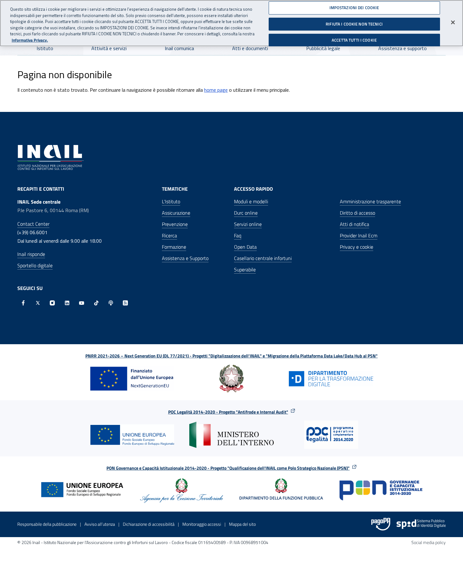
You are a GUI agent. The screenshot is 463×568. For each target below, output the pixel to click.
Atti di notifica (354, 224)
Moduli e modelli (251, 201)
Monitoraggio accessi (201, 524)
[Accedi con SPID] (421, 524)
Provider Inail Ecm (358, 235)
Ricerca (169, 235)
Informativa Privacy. (30, 40)
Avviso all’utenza (99, 524)
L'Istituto (171, 201)
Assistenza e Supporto (185, 258)
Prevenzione (175, 224)
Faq (237, 235)
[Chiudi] (453, 22)
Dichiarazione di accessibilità (148, 524)
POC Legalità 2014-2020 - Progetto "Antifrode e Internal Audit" (228, 412)
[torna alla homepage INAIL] (50, 157)
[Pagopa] (380, 524)
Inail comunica (179, 48)
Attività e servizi (109, 48)
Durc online (246, 213)
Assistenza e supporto (402, 48)
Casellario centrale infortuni (263, 258)
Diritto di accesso (357, 213)
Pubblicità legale (323, 48)
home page (216, 90)
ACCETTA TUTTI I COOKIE (354, 40)
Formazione (174, 247)
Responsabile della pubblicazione (47, 524)
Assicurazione (176, 213)
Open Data (245, 247)
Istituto (45, 48)
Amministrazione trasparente (370, 201)
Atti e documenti (250, 48)
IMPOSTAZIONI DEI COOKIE (354, 7)
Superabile (245, 269)
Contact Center (33, 224)
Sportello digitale (35, 265)
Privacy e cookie (356, 247)
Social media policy (428, 542)
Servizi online (248, 224)
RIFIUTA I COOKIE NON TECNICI (354, 23)
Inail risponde (31, 254)
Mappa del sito (242, 524)
